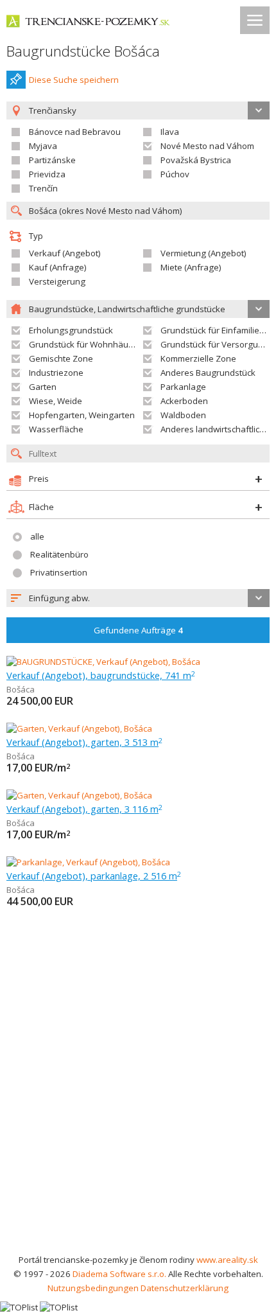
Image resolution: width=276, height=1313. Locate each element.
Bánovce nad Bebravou (75, 131)
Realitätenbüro (59, 554)
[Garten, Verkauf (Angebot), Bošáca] (79, 728)
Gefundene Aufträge (138, 630)
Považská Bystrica (195, 160)
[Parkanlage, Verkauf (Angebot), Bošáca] (88, 862)
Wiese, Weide (55, 401)
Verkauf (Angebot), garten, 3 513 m (84, 742)
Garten (42, 386)
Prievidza (47, 174)
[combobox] (138, 598)
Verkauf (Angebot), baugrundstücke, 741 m (100, 675)
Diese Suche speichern (74, 79)
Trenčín (43, 188)
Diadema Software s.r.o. (119, 1274)
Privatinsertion (58, 572)
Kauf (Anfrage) (58, 267)
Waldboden (183, 415)
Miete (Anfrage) (190, 267)
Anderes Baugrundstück (207, 372)
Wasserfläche (56, 429)
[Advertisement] (138, 1108)
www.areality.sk (227, 1259)
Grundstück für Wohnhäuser (85, 344)
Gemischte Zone (61, 358)
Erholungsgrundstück (71, 330)
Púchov (174, 174)
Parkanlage (183, 386)
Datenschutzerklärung (185, 1288)
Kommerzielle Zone (198, 358)
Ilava (169, 131)
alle (37, 536)
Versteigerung (57, 281)
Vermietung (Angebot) (203, 253)
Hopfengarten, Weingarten (82, 415)
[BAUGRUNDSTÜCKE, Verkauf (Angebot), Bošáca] (103, 661)
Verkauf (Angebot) (65, 253)
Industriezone (56, 372)
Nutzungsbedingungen (93, 1288)
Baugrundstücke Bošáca (83, 51)
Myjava (43, 146)
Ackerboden (184, 401)
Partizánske (52, 160)
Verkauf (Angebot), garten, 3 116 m (84, 808)
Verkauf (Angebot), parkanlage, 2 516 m (93, 875)
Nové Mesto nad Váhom (207, 146)
